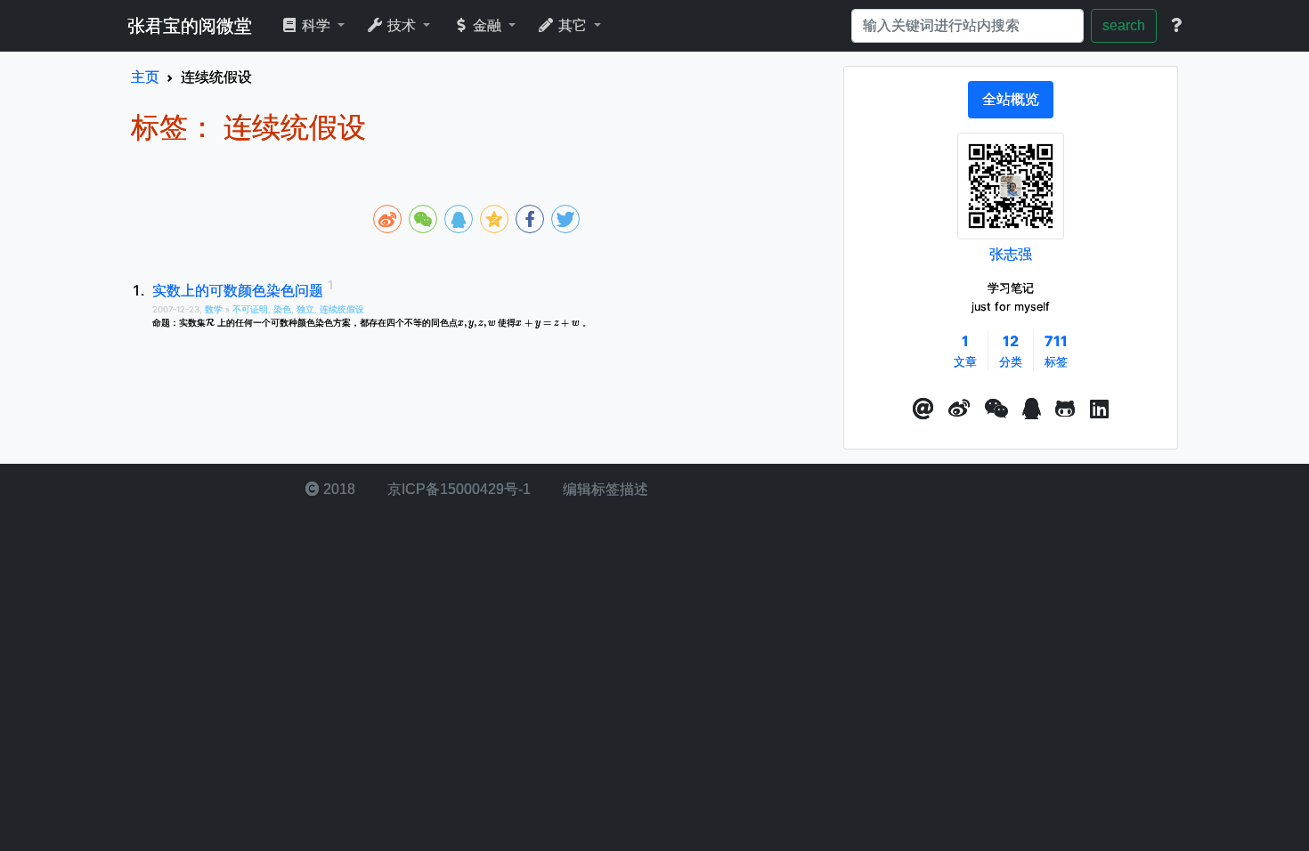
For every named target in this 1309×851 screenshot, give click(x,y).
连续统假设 (342, 309)
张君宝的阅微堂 (189, 26)
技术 (401, 25)
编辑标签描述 (603, 489)
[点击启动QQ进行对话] (1031, 409)
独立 (305, 309)
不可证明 (250, 309)
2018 (337, 489)
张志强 (1010, 254)
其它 (572, 25)
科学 (316, 25)
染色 (282, 309)
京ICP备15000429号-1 (457, 489)
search (1123, 25)
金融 (487, 25)
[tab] (1010, 99)
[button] (923, 409)
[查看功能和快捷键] (1176, 26)
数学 (215, 309)
